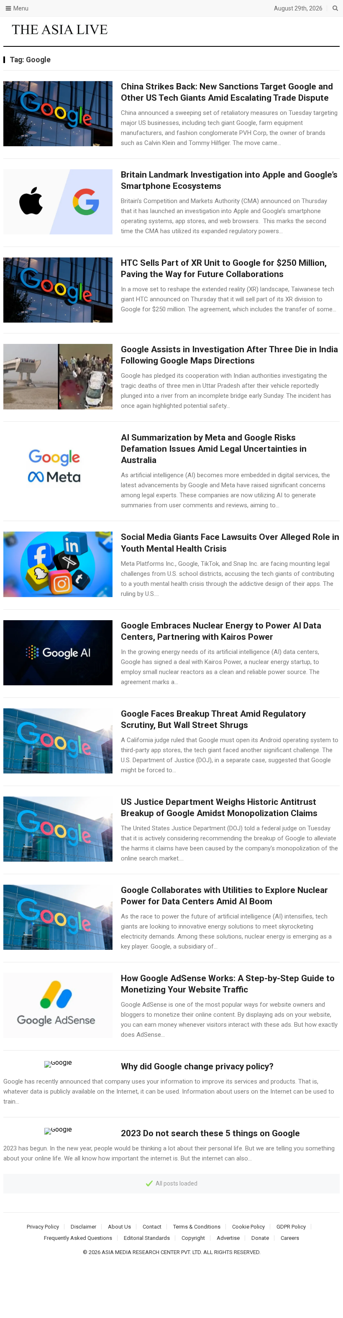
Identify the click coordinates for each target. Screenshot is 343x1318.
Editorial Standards (147, 1238)
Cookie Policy (248, 1227)
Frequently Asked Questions (78, 1238)
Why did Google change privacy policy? (197, 1066)
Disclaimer (83, 1227)
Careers (290, 1238)
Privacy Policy (43, 1227)
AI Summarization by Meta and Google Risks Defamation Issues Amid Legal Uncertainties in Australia (214, 449)
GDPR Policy (291, 1227)
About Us (119, 1227)
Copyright (193, 1238)
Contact (152, 1227)
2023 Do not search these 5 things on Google (210, 1133)
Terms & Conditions (196, 1227)
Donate (260, 1238)
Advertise (228, 1238)
